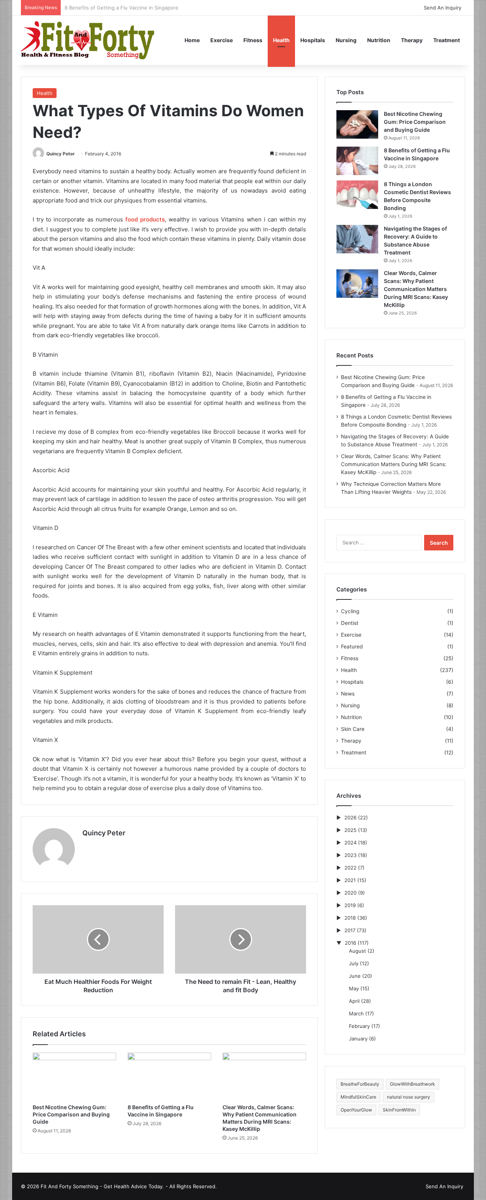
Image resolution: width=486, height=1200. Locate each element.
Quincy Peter (60, 154)
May (354, 988)
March (356, 1013)
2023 (350, 855)
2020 (350, 893)
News (348, 694)
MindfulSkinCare (358, 1097)
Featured (352, 646)
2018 (350, 918)
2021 (350, 880)
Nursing (346, 40)
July (353, 963)
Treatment (446, 40)
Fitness (252, 40)
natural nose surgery (408, 1097)
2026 (350, 817)
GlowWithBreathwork (412, 1084)
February (359, 1026)
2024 (350, 843)
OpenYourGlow (356, 1110)
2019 (350, 905)
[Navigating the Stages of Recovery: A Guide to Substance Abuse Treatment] (357, 239)
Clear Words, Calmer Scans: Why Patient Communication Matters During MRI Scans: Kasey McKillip (416, 289)
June (355, 976)
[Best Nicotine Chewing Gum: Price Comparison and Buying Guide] (74, 1076)
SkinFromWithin (399, 1110)
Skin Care (352, 729)
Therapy (412, 40)
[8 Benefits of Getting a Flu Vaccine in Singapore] (169, 1076)
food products (145, 219)
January (358, 1039)
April (354, 1001)
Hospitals (312, 40)
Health (281, 40)
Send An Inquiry (442, 8)
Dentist (349, 623)
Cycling (350, 611)
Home (192, 40)
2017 (349, 930)
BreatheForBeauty (360, 1084)
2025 (350, 830)
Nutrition (378, 40)
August (357, 951)
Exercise (221, 40)
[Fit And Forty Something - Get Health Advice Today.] (87, 40)
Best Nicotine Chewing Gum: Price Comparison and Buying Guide (71, 1114)
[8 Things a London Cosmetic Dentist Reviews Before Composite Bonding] (357, 194)
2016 (350, 943)
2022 (350, 868)
